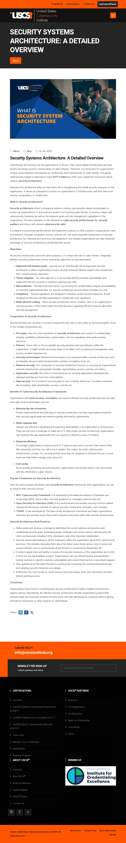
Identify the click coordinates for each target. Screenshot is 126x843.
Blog (29, 151)
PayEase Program (22, 755)
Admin (16, 151)
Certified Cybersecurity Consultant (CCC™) (34, 717)
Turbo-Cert (18, 735)
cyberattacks (32, 593)
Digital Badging (20, 789)
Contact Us (90, 4)
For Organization (76, 707)
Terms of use (75, 831)
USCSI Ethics (20, 796)
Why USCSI (19, 776)
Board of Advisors (22, 783)
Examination (73, 4)
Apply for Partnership (78, 720)
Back (15, 60)
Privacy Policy (90, 831)
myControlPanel (107, 4)
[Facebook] (19, 812)
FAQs (70, 734)
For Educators (75, 713)
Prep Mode (57, 4)
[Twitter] (28, 812)
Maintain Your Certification (26, 742)
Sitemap (112, 835)
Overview (17, 700)
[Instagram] (11, 812)
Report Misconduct (107, 831)
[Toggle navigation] (113, 15)
